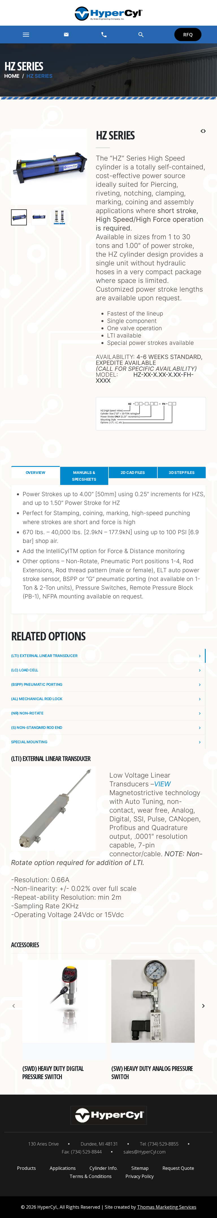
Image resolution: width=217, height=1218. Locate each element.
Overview (35, 472)
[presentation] (18, 167)
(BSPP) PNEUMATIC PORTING (36, 684)
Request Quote (178, 1168)
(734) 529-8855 (163, 1144)
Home (11, 76)
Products (26, 1168)
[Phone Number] (104, 34)
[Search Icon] (141, 34)
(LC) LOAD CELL (24, 670)
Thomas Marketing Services (166, 1207)
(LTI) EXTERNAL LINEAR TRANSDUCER (44, 655)
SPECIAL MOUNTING (29, 742)
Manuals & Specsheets (84, 476)
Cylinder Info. (104, 1168)
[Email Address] (66, 34)
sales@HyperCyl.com (144, 1152)
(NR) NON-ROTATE (27, 713)
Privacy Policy (139, 1176)
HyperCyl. (47, 1207)
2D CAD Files (133, 472)
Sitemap (140, 1168)
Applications (63, 1168)
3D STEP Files (181, 472)
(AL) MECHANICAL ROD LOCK (36, 698)
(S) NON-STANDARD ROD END (36, 727)
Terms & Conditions (91, 1176)
